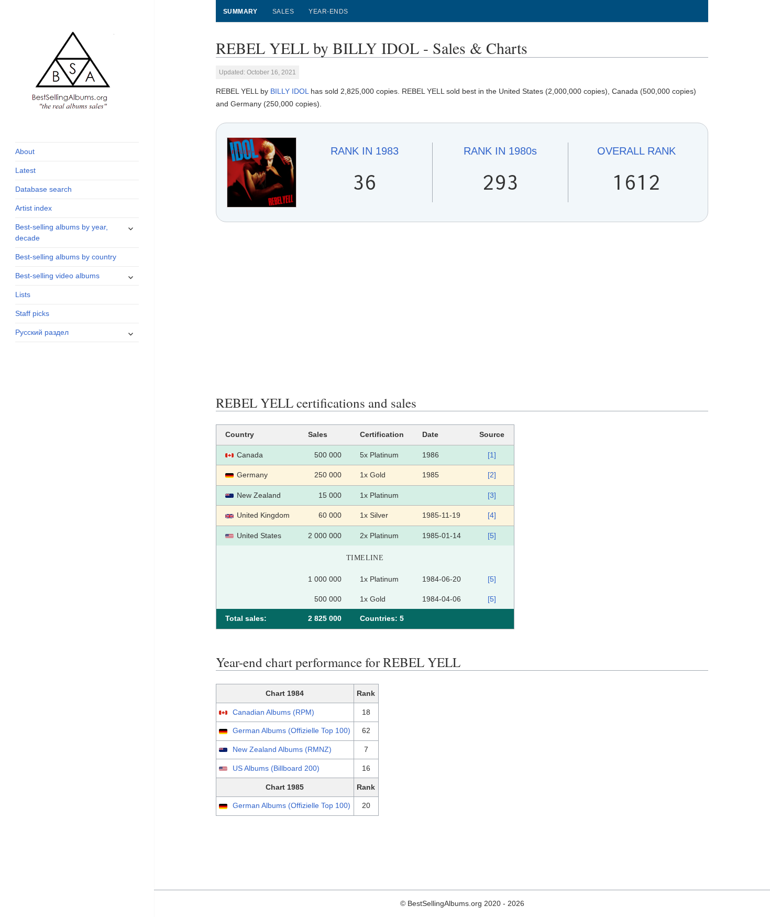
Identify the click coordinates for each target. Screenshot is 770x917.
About (25, 151)
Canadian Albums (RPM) (273, 712)
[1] (492, 455)
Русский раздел (42, 332)
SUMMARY (240, 11)
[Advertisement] (462, 308)
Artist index (33, 208)
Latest (25, 170)
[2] (492, 475)
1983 (365, 151)
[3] (492, 495)
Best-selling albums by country (65, 257)
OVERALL (636, 151)
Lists (22, 294)
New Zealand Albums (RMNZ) (282, 749)
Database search (43, 189)
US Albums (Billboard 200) (276, 768)
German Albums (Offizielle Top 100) (291, 730)
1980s (500, 151)
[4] (492, 515)
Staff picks (32, 313)
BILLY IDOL (289, 91)
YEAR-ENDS (328, 11)
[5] (492, 535)
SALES (283, 11)
